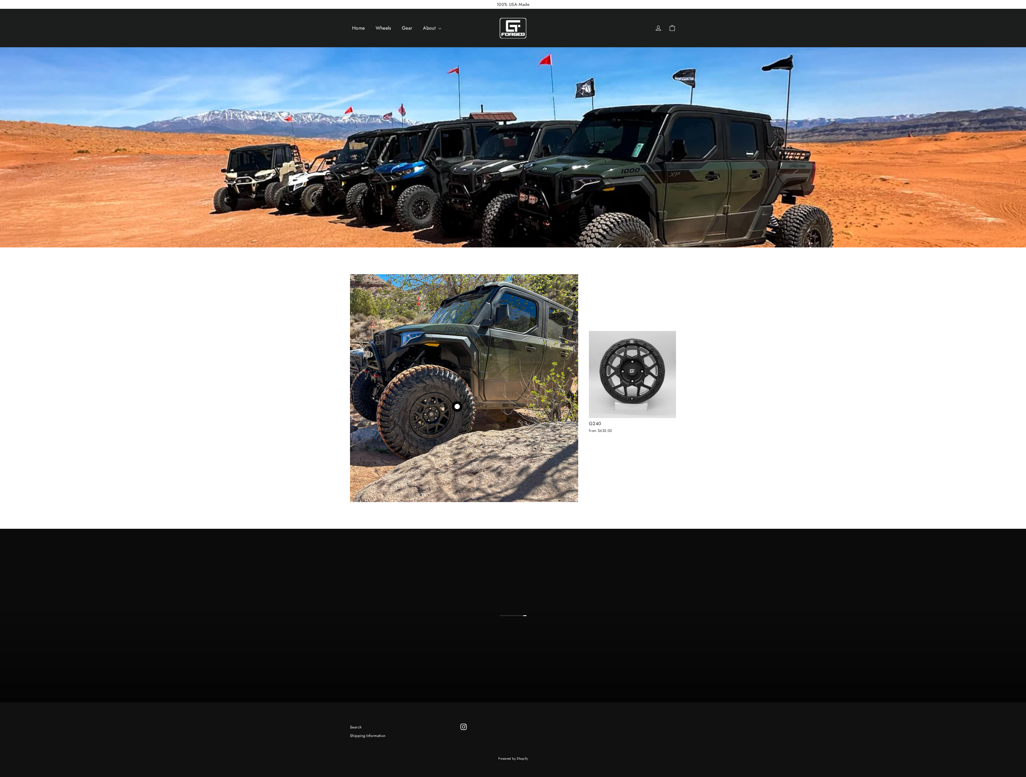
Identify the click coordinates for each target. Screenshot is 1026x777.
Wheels (383, 28)
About (430, 28)
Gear (407, 28)
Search (356, 727)
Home (358, 28)
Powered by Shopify (513, 758)
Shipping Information (368, 735)
